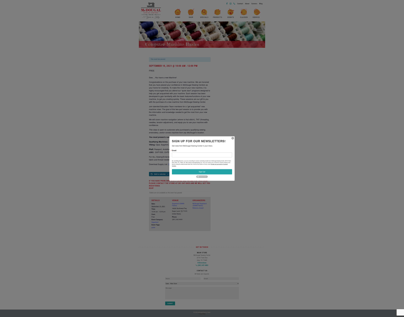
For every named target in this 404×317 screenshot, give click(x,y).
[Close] (232, 138)
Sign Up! (202, 172)
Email (174, 150)
